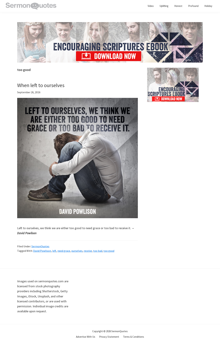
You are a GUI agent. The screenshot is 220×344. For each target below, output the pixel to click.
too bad (97, 250)
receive (88, 250)
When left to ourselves (40, 85)
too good (108, 250)
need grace (63, 250)
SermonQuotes (40, 246)
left (54, 250)
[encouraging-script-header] (110, 25)
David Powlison (42, 250)
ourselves (76, 250)
